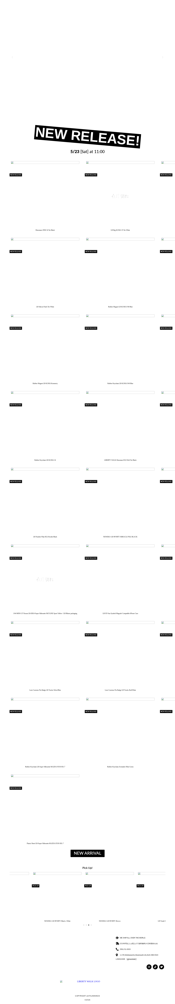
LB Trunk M (140, 921)
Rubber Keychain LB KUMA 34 (45, 460)
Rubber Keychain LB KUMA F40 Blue (120, 383)
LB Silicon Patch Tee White (45, 307)
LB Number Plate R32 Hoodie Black (45, 537)
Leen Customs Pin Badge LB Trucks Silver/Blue (45, 690)
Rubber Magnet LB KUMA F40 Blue (120, 307)
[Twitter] (161, 966)
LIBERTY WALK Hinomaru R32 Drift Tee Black (120, 460)
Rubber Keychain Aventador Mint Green (120, 767)
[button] (12, 57)
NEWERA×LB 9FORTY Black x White (35, 921)
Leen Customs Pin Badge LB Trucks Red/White (120, 690)
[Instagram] (149, 966)
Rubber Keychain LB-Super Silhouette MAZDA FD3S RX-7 (45, 767)
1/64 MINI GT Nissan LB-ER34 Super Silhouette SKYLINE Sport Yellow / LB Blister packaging (45, 613)
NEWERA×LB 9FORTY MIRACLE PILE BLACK (120, 537)
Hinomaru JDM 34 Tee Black (45, 230)
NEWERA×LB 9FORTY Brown (87, 921)
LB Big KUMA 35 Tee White (120, 230)
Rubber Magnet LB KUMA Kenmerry (45, 383)
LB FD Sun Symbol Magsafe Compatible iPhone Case (120, 613)
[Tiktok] (155, 966)
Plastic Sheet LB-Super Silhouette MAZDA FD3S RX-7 (45, 843)
